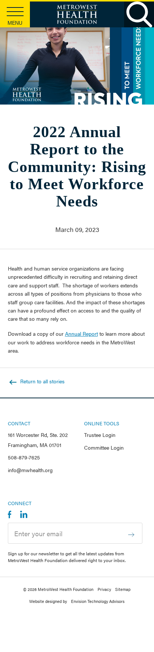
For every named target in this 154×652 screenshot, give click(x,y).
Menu (14, 22)
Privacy (104, 589)
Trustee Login (100, 434)
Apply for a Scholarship (57, 120)
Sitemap (122, 589)
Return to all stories (42, 381)
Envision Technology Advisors (97, 601)
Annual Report (81, 333)
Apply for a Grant (50, 110)
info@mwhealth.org (30, 470)
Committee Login (104, 447)
